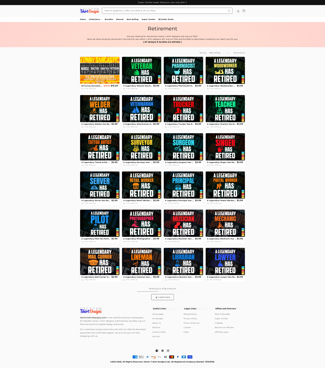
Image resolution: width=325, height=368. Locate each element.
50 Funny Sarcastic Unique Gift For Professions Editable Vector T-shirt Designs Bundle (92, 86)
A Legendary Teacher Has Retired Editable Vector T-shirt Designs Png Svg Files (221, 124)
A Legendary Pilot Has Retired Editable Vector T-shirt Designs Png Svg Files (96, 239)
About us (156, 323)
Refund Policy (190, 314)
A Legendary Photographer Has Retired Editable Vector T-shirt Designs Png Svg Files (138, 239)
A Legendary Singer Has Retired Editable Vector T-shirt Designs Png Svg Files (221, 162)
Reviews (156, 327)
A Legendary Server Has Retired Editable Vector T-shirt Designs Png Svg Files (96, 200)
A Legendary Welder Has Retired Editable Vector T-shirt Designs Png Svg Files (96, 124)
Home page (157, 314)
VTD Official (90, 89)
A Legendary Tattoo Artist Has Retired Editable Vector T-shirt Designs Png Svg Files (96, 162)
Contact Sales (159, 332)
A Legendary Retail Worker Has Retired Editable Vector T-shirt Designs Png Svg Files (138, 200)
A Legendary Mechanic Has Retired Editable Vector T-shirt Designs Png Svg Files (221, 239)
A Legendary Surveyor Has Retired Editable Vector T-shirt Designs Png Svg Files (138, 162)
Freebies (219, 323)
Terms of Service (192, 323)
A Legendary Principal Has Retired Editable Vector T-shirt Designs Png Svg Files (179, 200)
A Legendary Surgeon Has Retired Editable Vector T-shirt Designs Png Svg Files (179, 162)
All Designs (157, 318)
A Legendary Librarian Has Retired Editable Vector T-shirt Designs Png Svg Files (179, 277)
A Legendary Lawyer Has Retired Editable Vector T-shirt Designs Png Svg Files (221, 277)
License (187, 327)
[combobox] (167, 11)
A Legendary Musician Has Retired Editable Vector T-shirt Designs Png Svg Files (179, 239)
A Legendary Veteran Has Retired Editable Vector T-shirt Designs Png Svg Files (138, 86)
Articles (156, 336)
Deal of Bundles (222, 314)
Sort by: (203, 53)
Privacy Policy (190, 318)
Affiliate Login (221, 332)
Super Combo (221, 318)
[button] (95, 19)
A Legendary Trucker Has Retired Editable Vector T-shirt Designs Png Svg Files (179, 124)
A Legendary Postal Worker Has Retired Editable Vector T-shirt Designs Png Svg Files (221, 200)
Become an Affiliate (224, 327)
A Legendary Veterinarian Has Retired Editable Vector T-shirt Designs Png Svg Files (138, 124)
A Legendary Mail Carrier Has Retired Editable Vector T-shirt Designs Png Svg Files (96, 277)
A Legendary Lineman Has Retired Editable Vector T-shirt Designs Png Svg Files (138, 277)
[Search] (229, 11)
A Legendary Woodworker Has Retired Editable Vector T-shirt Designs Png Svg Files (221, 86)
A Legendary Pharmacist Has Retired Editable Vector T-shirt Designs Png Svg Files (179, 86)
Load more (164, 297)
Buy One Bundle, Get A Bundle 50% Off (162, 2)
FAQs (186, 332)
